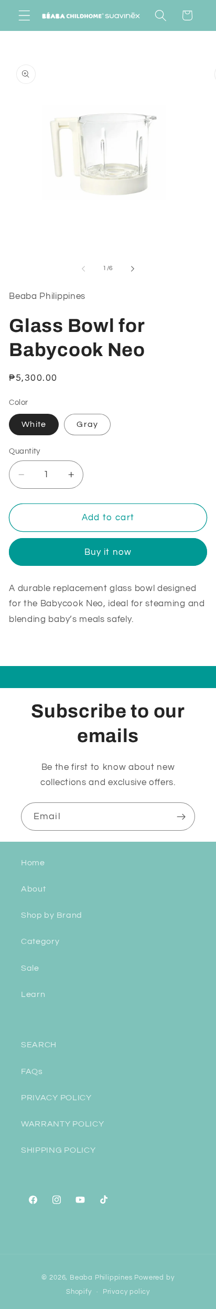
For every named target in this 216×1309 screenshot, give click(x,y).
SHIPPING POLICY (58, 1150)
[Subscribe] (181, 816)
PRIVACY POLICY (56, 1097)
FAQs (32, 1071)
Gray (87, 424)
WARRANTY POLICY (62, 1124)
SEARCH (39, 1044)
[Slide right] (132, 268)
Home (33, 863)
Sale (30, 968)
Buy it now (108, 552)
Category (40, 941)
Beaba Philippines (101, 1277)
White (33, 424)
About (33, 889)
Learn (33, 994)
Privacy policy (126, 1292)
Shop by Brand (51, 915)
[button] (24, 15)
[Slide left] (83, 268)
